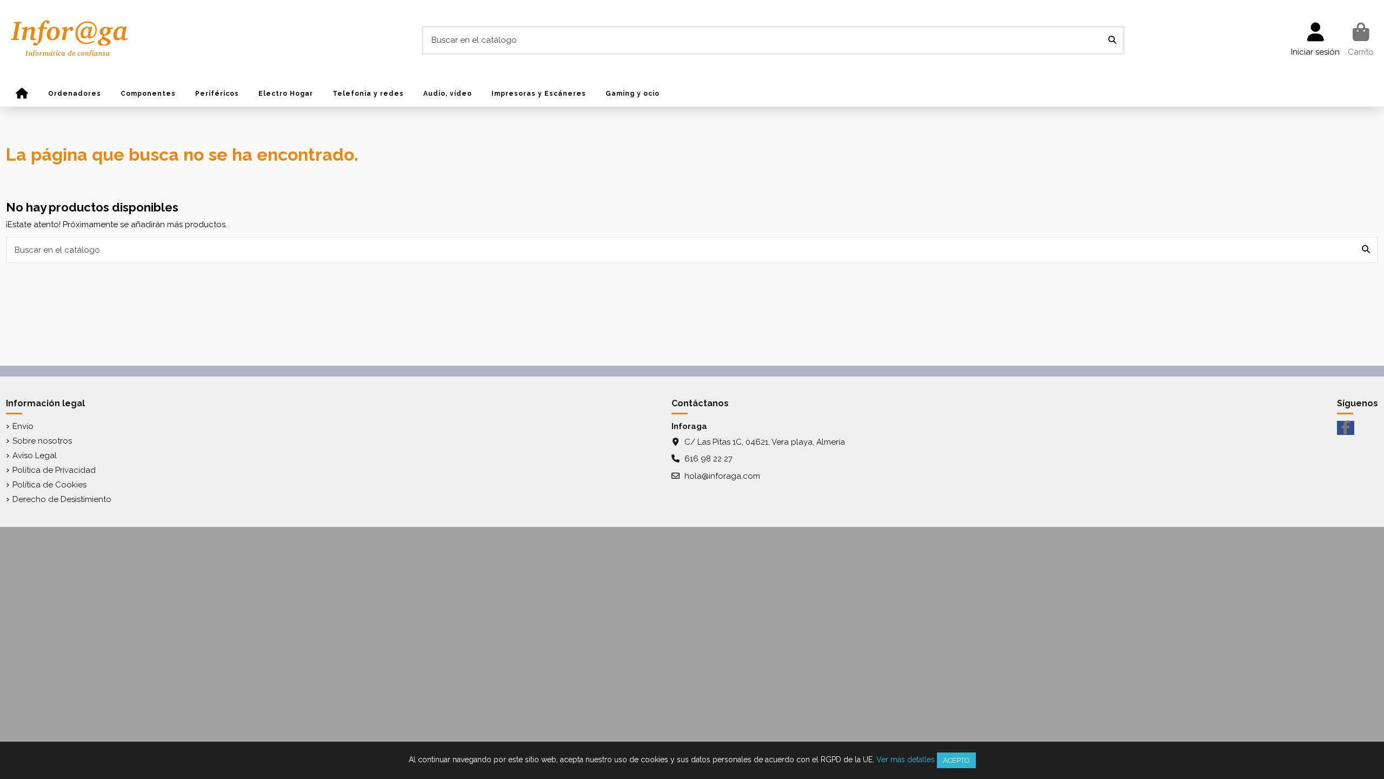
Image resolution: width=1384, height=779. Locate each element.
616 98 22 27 (708, 459)
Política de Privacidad (54, 470)
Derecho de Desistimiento (61, 499)
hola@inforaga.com (722, 476)
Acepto (956, 760)
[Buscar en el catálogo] (1112, 40)
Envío (23, 426)
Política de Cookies (49, 485)
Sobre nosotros (42, 441)
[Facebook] (1346, 428)
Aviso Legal (34, 455)
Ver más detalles (905, 759)
